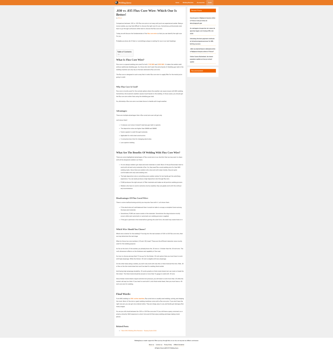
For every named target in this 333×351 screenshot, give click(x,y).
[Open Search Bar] (216, 2)
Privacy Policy (168, 344)
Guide (210, 2)
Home (177, 2)
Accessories (201, 2)
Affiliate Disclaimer (179, 344)
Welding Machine (188, 2)
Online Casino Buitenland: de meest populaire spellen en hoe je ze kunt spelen (201, 59)
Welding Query (174, 348)
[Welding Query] (123, 2)
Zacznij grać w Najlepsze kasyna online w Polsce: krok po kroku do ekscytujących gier (202, 20)
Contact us (159, 344)
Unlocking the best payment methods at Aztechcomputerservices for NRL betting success (202, 41)
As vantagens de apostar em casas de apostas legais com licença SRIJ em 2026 (202, 30)
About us (151, 344)
